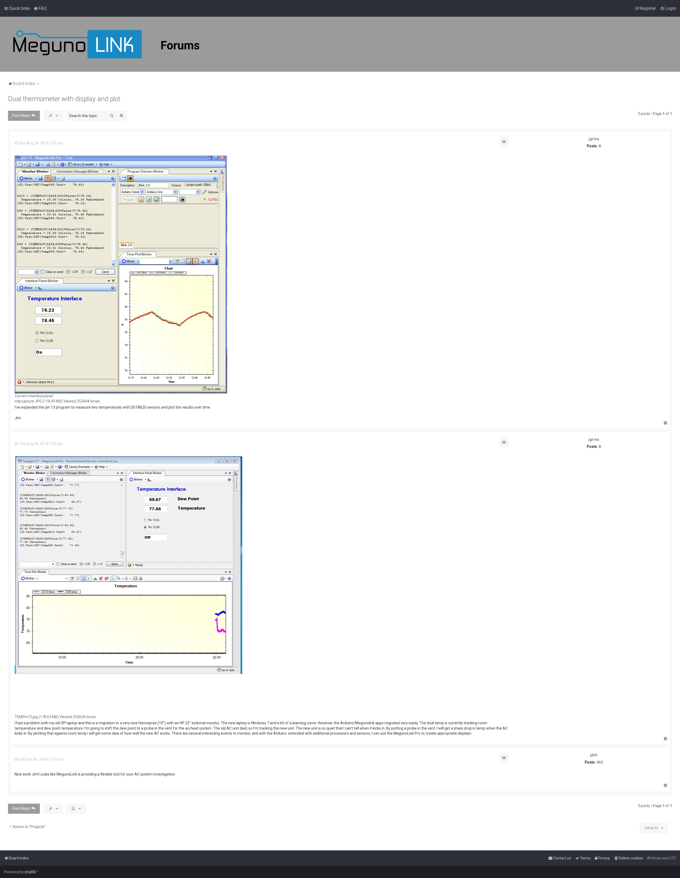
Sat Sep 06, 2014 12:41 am (41, 759)
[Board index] (106, 44)
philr (594, 755)
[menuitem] (40, 8)
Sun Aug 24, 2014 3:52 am (40, 143)
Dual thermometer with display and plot (64, 99)
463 (600, 762)
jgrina (594, 139)
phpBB (30, 872)
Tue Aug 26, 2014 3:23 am (40, 444)
